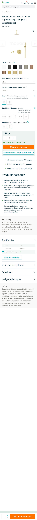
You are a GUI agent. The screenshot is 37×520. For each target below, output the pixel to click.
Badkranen (7, 12)
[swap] (33, 31)
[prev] (2, 43)
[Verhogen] (14, 138)
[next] (34, 43)
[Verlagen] (5, 138)
